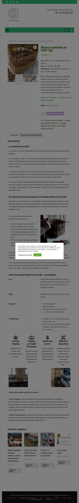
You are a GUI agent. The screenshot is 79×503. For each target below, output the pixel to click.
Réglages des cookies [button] (25, 255)
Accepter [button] (37, 255)
